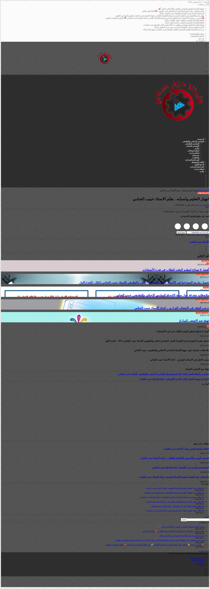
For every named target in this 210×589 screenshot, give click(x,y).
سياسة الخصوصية (197, 34)
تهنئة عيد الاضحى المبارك (194, 320)
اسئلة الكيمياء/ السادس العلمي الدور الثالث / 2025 (184, 20)
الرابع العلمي (199, 164)
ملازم (197, 148)
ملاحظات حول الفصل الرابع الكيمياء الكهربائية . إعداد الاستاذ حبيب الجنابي (174, 502)
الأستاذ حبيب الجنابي (201, 205)
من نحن (201, 38)
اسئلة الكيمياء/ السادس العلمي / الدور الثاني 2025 (184, 22)
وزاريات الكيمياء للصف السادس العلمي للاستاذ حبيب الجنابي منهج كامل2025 (173, 29)
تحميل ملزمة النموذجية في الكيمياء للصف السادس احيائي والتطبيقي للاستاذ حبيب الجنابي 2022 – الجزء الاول (144, 282)
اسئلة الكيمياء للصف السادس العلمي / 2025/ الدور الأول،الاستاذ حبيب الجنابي (173, 25)
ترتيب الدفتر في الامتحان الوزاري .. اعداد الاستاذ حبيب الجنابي (172, 307)
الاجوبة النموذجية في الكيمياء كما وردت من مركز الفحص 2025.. (179, 27)
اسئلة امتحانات (193, 150)
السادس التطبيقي (192, 144)
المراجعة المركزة (192, 160)
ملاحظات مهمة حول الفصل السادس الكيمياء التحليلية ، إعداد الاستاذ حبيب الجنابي (171, 497)
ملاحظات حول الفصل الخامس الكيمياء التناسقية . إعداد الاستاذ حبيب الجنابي (174, 493)
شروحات (195, 155)
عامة (200, 190)
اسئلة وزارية (194, 153)
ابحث (184, 520)
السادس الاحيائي (192, 146)
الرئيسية (200, 139)
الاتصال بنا (200, 41)
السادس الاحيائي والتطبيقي (193, 141)
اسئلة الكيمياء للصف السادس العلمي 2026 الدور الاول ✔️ (181, 9)
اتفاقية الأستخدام (197, 36)
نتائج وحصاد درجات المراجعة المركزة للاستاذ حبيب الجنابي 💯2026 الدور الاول (173, 11)
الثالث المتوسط (198, 162)
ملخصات (195, 157)
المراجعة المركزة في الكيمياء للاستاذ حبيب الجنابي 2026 (181, 13)
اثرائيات (206, 288)
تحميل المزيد (204, 551)
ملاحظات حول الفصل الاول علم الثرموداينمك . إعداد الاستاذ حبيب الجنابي (175, 511)
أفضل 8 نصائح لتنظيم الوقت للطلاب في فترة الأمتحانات (175, 269)
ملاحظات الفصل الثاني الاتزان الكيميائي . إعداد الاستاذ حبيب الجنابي (177, 506)
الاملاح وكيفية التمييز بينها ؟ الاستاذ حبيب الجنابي (186, 448)
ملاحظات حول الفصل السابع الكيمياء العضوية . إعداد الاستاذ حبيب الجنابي (174, 477)
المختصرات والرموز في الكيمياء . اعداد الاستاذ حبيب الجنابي (180, 467)
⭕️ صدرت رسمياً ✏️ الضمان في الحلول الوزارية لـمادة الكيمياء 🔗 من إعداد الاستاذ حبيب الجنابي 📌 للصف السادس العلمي (154, 18)
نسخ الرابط (181, 232)
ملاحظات (201, 193)
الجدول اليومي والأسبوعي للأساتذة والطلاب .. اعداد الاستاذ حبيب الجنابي (174, 458)
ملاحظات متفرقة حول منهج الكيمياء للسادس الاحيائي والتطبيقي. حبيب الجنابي (162, 295)
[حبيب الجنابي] (105, 67)
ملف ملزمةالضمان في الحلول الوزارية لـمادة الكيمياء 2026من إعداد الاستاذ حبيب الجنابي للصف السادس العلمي (159, 16)
